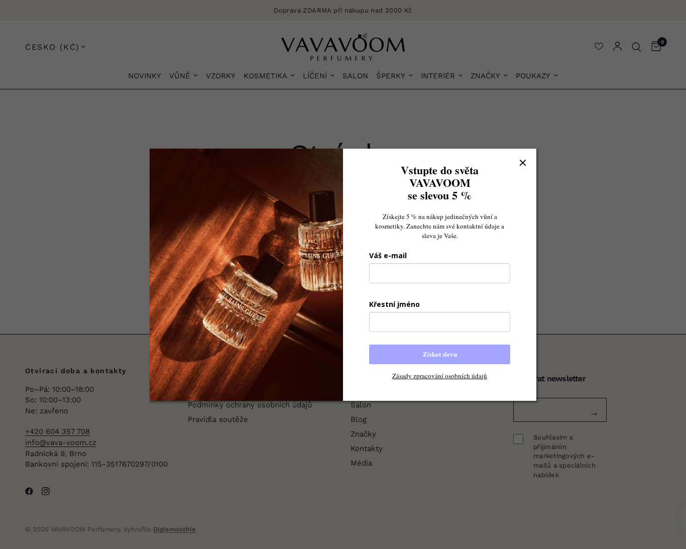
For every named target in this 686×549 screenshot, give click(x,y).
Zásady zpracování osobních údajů (439, 375)
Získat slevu (440, 354)
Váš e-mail (388, 255)
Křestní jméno (394, 304)
